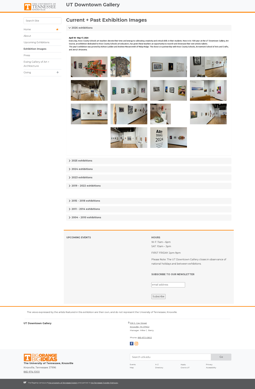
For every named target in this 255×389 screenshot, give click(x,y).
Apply (183, 364)
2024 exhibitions (82, 169)
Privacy (209, 364)
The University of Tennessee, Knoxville (42, 10)
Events (133, 364)
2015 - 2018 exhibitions (85, 200)
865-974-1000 (32, 371)
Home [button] (27, 29)
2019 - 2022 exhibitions (86, 185)
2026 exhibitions (82, 27)
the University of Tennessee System (63, 383)
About (27, 35)
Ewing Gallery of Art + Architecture (36, 63)
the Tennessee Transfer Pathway (104, 383)
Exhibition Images (35, 48)
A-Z (156, 364)
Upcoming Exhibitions (36, 42)
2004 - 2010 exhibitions (86, 217)
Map (132, 367)
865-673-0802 (145, 337)
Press (27, 55)
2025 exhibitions (81, 160)
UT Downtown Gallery (93, 5)
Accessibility (211, 367)
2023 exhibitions (81, 177)
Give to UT (185, 367)
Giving (27, 72)
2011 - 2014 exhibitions (85, 209)
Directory (159, 367)
